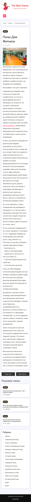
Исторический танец (12, 479)
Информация (15, 499)
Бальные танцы (10, 453)
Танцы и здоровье (11, 443)
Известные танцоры (12, 476)
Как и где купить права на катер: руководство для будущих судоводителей (15, 406)
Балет (7, 486)
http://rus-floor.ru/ (9, 126)
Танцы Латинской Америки (14, 459)
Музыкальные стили (12, 472)
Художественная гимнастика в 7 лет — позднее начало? (14, 391)
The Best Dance (19, 5)
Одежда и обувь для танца (14, 449)
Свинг (7, 482)
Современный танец (12, 439)
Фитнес (5, 31)
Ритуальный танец (11, 466)
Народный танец (10, 462)
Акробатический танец (12, 469)
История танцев (10, 456)
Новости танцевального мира (14, 446)
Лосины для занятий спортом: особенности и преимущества (12, 420)
